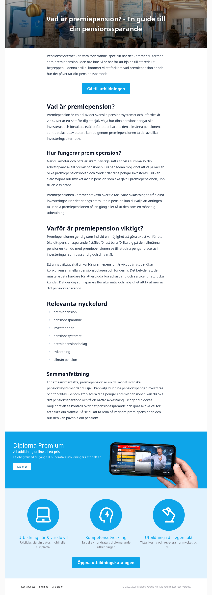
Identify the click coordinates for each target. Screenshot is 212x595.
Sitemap (43, 586)
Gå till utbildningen (106, 88)
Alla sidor (57, 586)
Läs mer (22, 466)
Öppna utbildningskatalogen (106, 562)
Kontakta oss (28, 586)
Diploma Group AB (147, 586)
